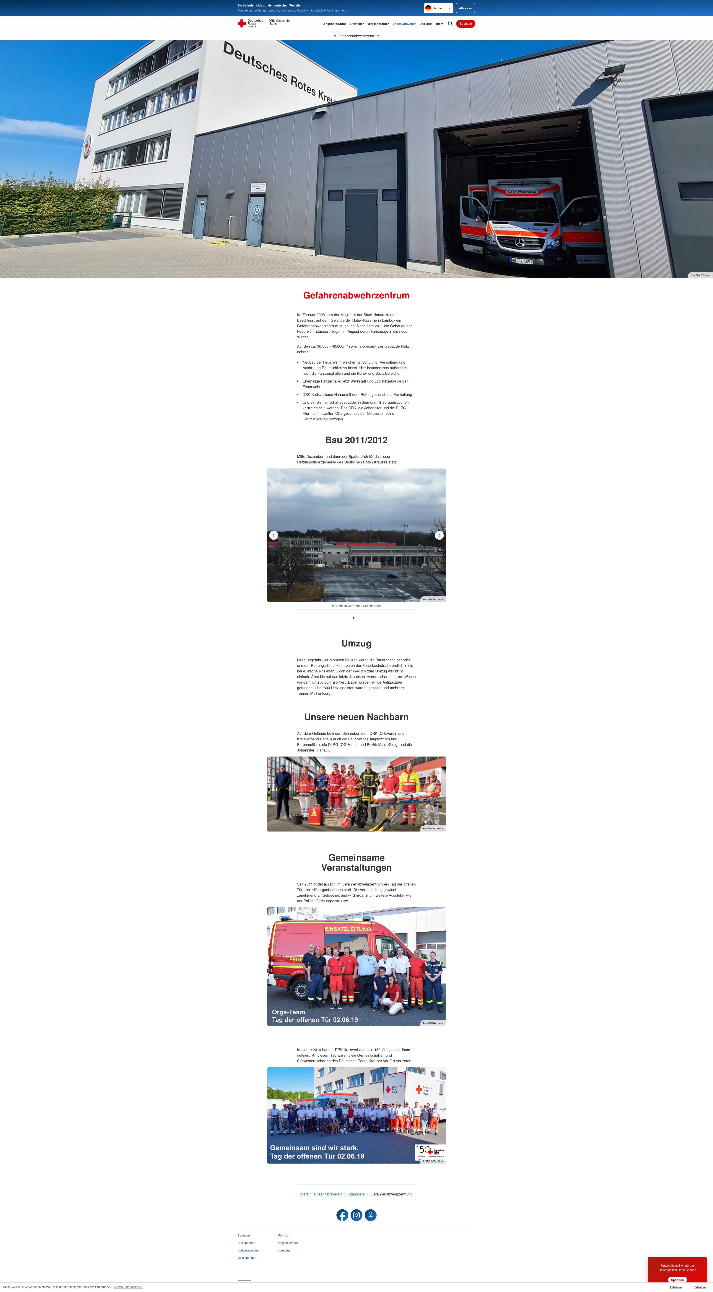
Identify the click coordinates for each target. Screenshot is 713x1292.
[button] (353, 618)
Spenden (466, 23)
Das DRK (425, 24)
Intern (439, 24)
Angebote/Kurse (334, 24)
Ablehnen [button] (676, 1287)
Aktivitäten (356, 24)
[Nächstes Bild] (273, 535)
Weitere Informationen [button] (128, 1287)
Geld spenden (247, 1257)
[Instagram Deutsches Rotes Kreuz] (356, 1215)
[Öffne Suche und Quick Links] (450, 24)
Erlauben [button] (700, 1287)
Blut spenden (246, 1243)
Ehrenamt (284, 1250)
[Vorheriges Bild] (439, 535)
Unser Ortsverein (404, 24)
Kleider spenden (248, 1250)
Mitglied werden (378, 24)
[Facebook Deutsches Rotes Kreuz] (342, 1215)
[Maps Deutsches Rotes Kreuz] (371, 1215)
